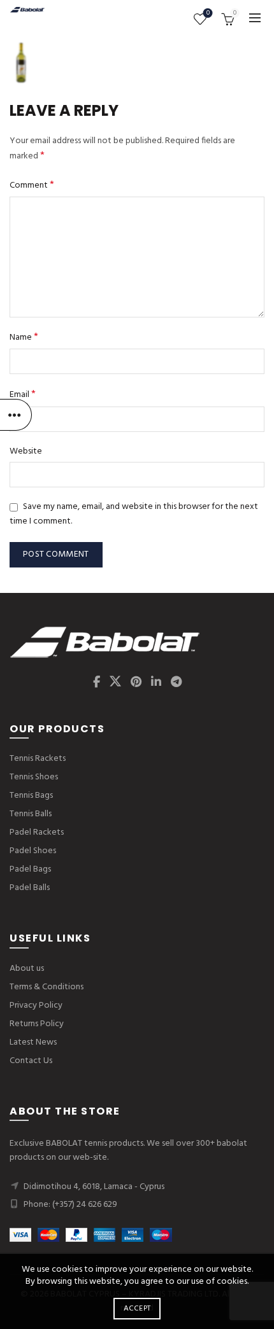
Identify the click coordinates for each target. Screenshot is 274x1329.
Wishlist (208, 14)
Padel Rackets (37, 832)
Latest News (33, 1042)
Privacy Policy (36, 1005)
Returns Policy (37, 1024)
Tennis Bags (31, 795)
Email (23, 395)
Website (26, 452)
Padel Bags (30, 869)
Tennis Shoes (34, 777)
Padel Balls (30, 887)
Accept (137, 1308)
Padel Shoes (33, 851)
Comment (32, 185)
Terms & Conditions (46, 987)
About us (27, 968)
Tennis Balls (31, 814)
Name (24, 337)
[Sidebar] (16, 415)
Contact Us (31, 1061)
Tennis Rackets (38, 758)
